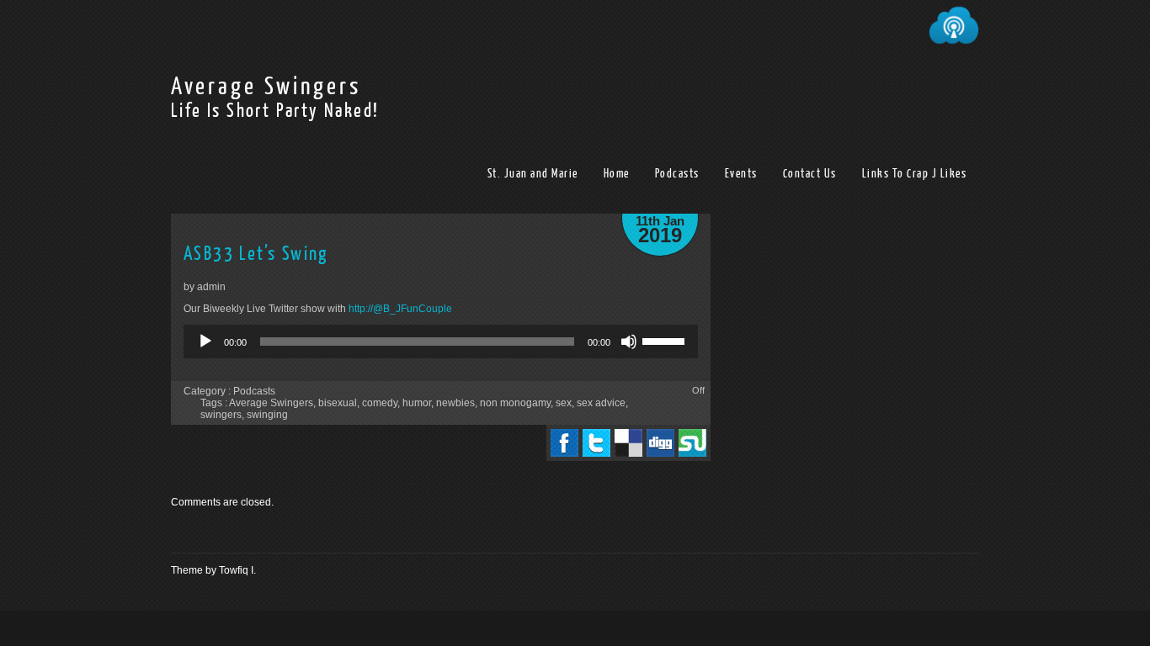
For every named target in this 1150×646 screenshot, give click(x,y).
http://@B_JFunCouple (400, 309)
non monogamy (515, 403)
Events (741, 173)
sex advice (601, 403)
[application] (441, 341)
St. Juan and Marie (532, 173)
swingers (221, 415)
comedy (379, 403)
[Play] (205, 341)
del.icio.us (628, 443)
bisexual (337, 403)
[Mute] (628, 341)
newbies (455, 403)
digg (660, 443)
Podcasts (677, 173)
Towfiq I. (237, 570)
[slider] (665, 340)
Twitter (596, 443)
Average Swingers (266, 86)
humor (416, 403)
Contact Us (810, 173)
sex (564, 403)
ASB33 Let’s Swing (256, 253)
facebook (564, 443)
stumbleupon (692, 443)
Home (617, 173)
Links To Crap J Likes (914, 173)
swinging (267, 415)
